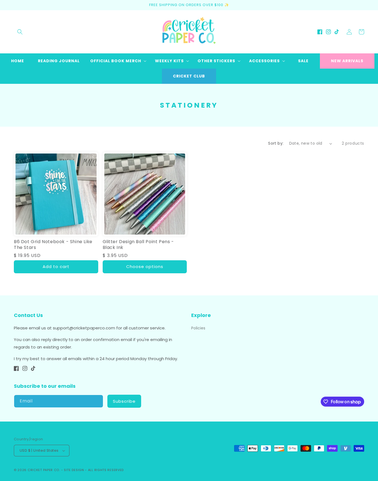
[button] (20, 32)
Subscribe (124, 401)
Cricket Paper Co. (44, 470)
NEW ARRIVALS (347, 61)
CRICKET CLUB (189, 76)
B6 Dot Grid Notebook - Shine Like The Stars (53, 245)
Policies (198, 328)
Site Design (74, 470)
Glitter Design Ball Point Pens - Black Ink (138, 245)
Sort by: (275, 143)
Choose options (144, 266)
